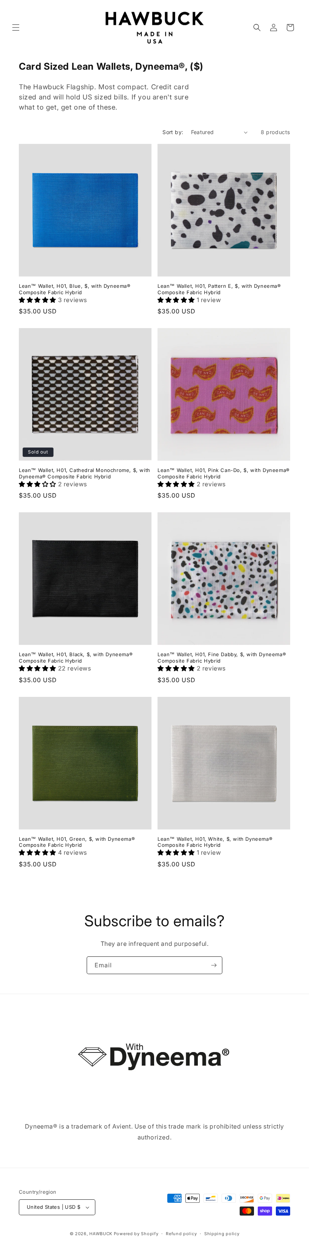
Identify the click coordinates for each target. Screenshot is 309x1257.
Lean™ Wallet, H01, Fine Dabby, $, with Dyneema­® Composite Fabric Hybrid (222, 657)
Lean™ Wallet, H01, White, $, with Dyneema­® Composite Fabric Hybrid (215, 842)
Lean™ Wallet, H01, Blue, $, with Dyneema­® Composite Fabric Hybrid (75, 289)
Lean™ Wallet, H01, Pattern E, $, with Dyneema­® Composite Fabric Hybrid (219, 289)
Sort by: (172, 132)
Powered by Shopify (136, 1233)
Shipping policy (222, 1233)
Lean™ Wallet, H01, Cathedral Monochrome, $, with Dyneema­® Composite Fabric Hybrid (84, 473)
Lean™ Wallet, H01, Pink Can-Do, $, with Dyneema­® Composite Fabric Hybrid (224, 473)
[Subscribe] (213, 965)
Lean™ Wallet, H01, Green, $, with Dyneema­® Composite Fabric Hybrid (77, 842)
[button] (16, 27)
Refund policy (181, 1233)
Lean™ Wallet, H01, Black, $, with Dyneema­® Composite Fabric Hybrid (76, 657)
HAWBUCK (100, 1233)
